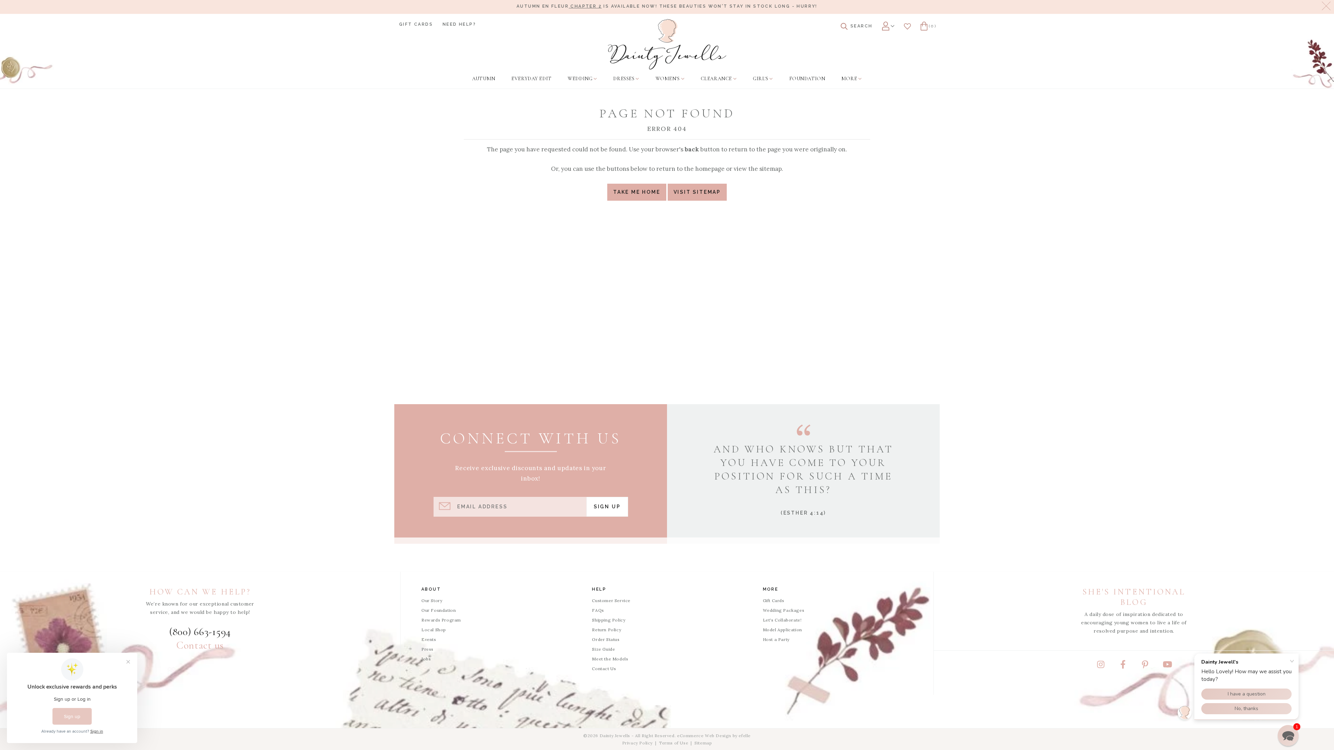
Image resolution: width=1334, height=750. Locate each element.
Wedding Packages (784, 610)
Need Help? (459, 24)
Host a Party (776, 639)
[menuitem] (483, 79)
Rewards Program (441, 620)
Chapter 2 (585, 6)
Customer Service (611, 600)
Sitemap (703, 742)
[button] (1288, 735)
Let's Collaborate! (782, 620)
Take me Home (636, 192)
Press (427, 649)
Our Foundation (438, 610)
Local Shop (433, 629)
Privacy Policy (637, 742)
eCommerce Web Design (704, 735)
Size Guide (603, 649)
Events (428, 639)
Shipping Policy (608, 620)
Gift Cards (416, 24)
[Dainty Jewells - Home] (667, 44)
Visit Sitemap (697, 192)
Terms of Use (673, 742)
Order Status (605, 639)
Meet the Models (610, 658)
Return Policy (606, 629)
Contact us (200, 645)
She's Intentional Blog (1133, 597)
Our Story (431, 600)
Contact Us (604, 668)
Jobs (426, 658)
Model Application (782, 629)
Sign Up (607, 506)
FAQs (598, 610)
